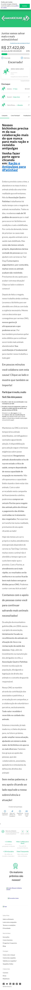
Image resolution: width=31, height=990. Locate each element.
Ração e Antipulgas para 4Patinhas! (14, 166)
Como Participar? (15, 115)
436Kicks (27, 58)
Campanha (4, 115)
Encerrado (7, 58)
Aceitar (24, 6)
